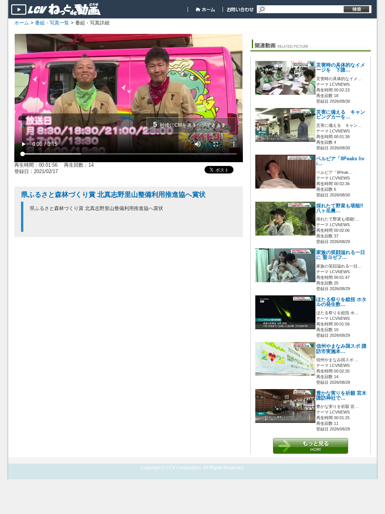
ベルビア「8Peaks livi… (340, 161)
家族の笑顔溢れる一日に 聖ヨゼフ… (340, 255)
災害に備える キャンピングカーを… (340, 114)
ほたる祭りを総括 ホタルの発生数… (341, 302)
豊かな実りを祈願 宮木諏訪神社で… (341, 396)
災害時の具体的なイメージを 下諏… (340, 67)
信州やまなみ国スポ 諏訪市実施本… (341, 349)
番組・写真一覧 (52, 23)
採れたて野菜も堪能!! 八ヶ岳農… (339, 208)
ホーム (21, 23)
